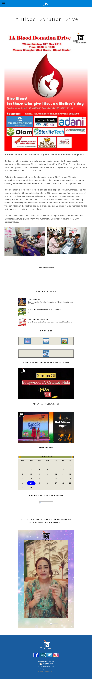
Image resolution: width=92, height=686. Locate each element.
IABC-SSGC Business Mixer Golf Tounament (44, 309)
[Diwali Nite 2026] (22, 302)
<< (20, 457)
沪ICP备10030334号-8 (46, 671)
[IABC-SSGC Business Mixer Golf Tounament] (22, 312)
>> (72, 457)
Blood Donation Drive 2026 (38, 319)
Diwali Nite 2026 (34, 299)
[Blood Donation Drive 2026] (22, 322)
